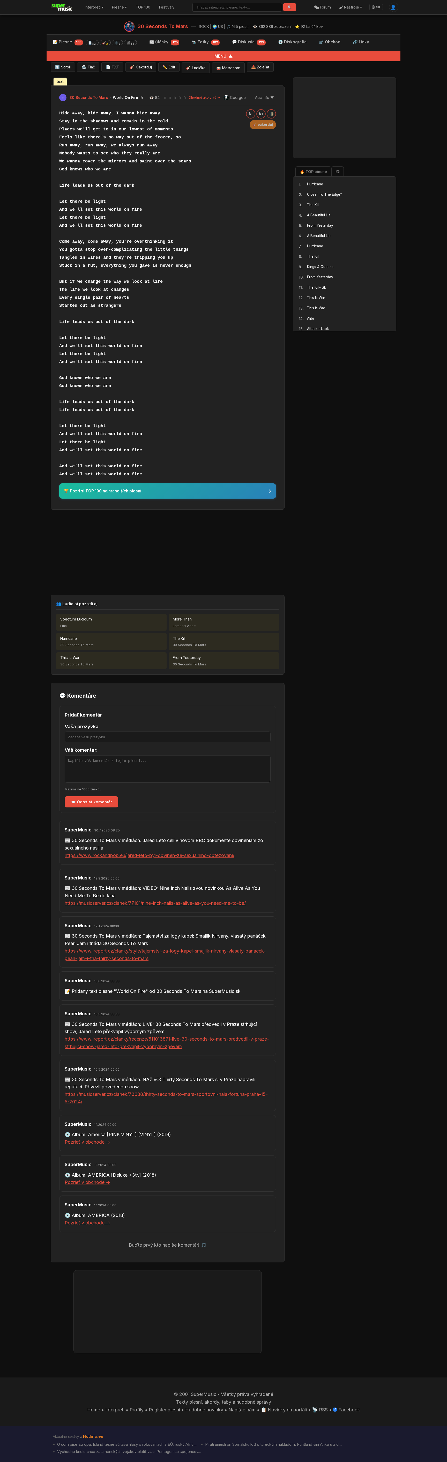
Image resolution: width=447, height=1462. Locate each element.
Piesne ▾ (119, 7)
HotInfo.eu (93, 1436)
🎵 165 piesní (237, 26)
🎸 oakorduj (263, 125)
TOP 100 (143, 7)
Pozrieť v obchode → (87, 1142)
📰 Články (163, 42)
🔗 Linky (361, 42)
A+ (261, 114)
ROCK (204, 26)
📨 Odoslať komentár (91, 801)
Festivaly (166, 7)
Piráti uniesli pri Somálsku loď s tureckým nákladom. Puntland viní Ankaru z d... (273, 1444)
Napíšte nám (242, 1409)
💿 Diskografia (292, 42)
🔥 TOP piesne (313, 171)
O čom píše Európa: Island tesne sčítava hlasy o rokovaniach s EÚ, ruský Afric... (126, 1444)
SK (378, 7)
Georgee (238, 97)
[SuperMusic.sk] (62, 7)
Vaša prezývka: (82, 726)
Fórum (325, 7)
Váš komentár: (81, 750)
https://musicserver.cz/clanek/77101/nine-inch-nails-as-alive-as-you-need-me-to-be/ (155, 903)
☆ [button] (165, 97)
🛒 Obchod (329, 42)
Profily (137, 1409)
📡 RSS (320, 1409)
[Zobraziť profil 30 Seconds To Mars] (129, 26)
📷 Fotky (205, 42)
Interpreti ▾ (94, 7)
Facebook (348, 1409)
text (60, 82)
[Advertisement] (167, 552)
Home (93, 1409)
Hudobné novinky (204, 1409)
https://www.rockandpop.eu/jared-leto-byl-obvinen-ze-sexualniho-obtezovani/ (149, 855)
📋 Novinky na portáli (284, 1409)
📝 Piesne (93, 42)
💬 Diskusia (248, 42)
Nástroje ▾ (352, 7)
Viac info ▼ (264, 98)
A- (251, 114)
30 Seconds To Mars (163, 26)
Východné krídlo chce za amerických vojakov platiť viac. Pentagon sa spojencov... (128, 1451)
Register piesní (164, 1409)
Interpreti (114, 1409)
